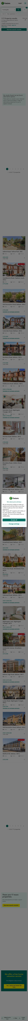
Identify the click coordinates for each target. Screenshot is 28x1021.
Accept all (14, 520)
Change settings (14, 524)
